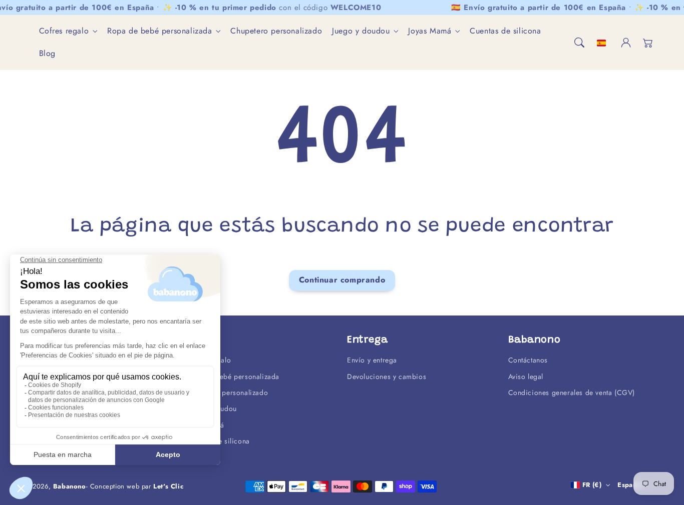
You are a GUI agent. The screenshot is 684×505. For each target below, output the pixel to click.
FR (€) (591, 485)
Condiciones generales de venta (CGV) (571, 393)
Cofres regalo (64, 31)
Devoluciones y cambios (386, 377)
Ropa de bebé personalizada (159, 31)
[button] (579, 43)
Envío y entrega (372, 360)
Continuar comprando (342, 280)
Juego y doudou (361, 31)
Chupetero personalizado (227, 393)
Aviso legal (526, 377)
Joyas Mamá (429, 31)
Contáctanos (528, 360)
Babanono (69, 486)
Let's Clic (168, 486)
